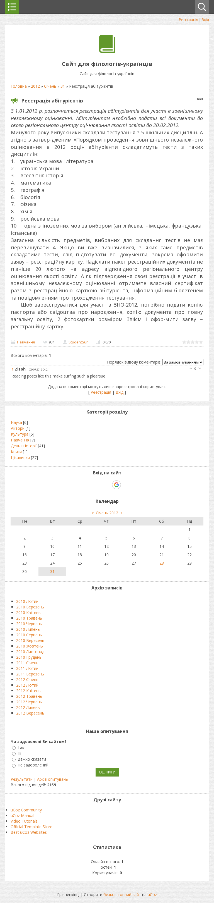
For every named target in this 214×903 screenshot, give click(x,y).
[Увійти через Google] (116, 484)
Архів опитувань (52, 779)
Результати (22, 779)
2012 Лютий (27, 685)
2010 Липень (28, 629)
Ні (19, 753)
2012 (35, 86)
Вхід (205, 19)
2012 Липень (28, 707)
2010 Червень (29, 623)
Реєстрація (188, 19)
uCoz (152, 894)
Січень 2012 (107, 512)
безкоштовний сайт (122, 894)
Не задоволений (33, 765)
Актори (18, 428)
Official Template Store (31, 826)
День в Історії (24, 445)
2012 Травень (29, 696)
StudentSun (79, 342)
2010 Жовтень (29, 646)
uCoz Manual (22, 815)
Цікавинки (20, 457)
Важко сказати (32, 759)
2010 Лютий (27, 601)
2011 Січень (27, 662)
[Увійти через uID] (97, 485)
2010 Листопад (30, 651)
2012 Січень (27, 679)
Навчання (26, 342)
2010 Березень (30, 607)
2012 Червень (29, 701)
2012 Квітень (28, 690)
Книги (16, 451)
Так (21, 747)
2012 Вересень (30, 713)
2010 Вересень (30, 640)
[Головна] (107, 51)
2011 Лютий (27, 668)
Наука (16, 422)
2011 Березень (30, 674)
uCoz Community (26, 810)
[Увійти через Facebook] (107, 485)
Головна (19, 86)
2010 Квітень (28, 612)
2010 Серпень (29, 634)
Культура (19, 434)
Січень (50, 86)
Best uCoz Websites (29, 832)
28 (161, 563)
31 (62, 86)
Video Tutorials (24, 821)
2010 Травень (29, 618)
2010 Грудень (29, 657)
